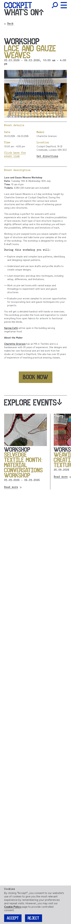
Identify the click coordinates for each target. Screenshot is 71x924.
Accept (13, 918)
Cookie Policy (12, 906)
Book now (35, 377)
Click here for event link (15, 154)
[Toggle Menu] (64, 5)
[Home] (18, 5)
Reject (33, 918)
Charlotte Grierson (47, 136)
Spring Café (11, 328)
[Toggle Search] (55, 5)
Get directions (47, 156)
